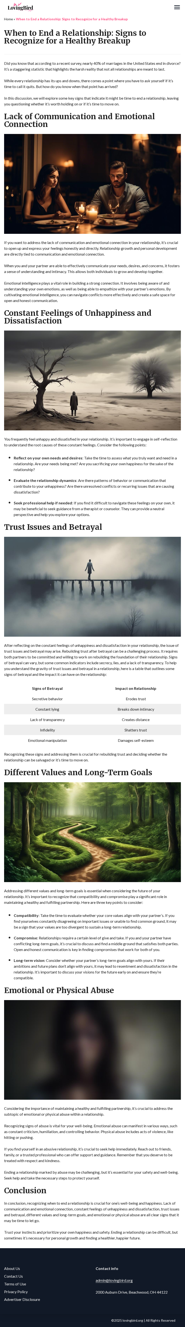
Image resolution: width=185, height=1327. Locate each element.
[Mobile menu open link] (177, 7)
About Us (12, 1268)
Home (8, 19)
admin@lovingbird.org (114, 1280)
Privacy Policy (16, 1291)
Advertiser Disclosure (22, 1299)
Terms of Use (15, 1284)
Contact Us (13, 1276)
